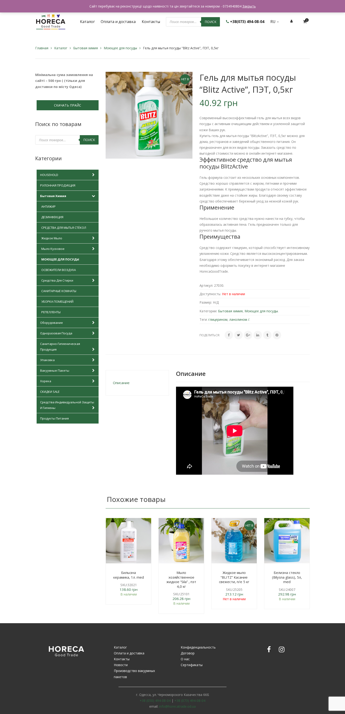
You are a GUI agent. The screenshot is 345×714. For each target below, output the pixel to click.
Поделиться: (209, 335)
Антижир (48, 206)
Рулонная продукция (57, 185)
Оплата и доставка (129, 653)
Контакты (122, 659)
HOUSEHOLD (49, 175)
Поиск (210, 21)
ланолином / (239, 319)
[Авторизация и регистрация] (291, 21)
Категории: (208, 311)
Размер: (205, 302)
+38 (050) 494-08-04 (155, 700)
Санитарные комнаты (58, 291)
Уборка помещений (57, 301)
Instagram (281, 649)
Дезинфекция (52, 217)
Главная (41, 48)
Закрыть (249, 6)
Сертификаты (192, 665)
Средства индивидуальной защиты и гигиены (67, 405)
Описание (121, 382)
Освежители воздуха (58, 270)
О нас (185, 659)
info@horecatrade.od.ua (177, 706)
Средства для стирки (57, 280)
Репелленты (51, 312)
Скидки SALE (50, 391)
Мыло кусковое (53, 249)
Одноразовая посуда (56, 333)
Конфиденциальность (198, 647)
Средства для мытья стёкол (63, 227)
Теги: (203, 319)
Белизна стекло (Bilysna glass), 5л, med (287, 577)
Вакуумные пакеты (54, 370)
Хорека (45, 381)
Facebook (269, 649)
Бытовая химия (85, 48)
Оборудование (51, 323)
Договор (188, 653)
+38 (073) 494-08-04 (189, 700)
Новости (121, 665)
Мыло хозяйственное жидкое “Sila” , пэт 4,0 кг (181, 579)
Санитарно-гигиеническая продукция (60, 346)
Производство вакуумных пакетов (134, 673)
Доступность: (210, 294)
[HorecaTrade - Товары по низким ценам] (50, 21)
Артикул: (206, 285)
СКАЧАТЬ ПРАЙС (67, 105)
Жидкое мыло (51, 238)
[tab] (137, 383)
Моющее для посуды (120, 48)
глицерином (217, 319)
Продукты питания (54, 418)
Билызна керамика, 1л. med (128, 575)
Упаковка (47, 360)
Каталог (60, 48)
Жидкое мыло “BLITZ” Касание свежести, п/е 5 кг (234, 577)
